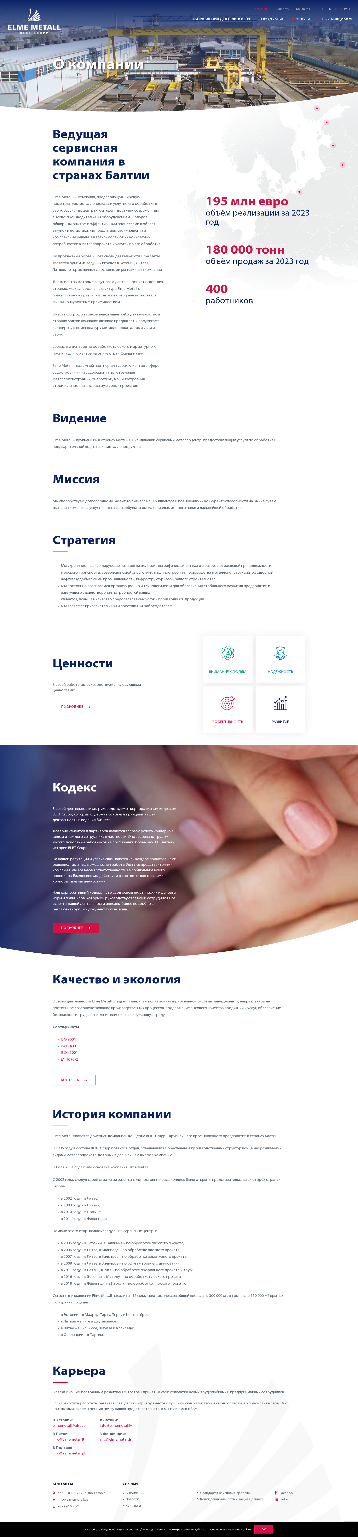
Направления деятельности (221, 19)
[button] (176, 98)
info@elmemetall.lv (116, 1426)
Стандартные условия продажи (225, 1493)
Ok (264, 1529)
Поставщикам (337, 19)
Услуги (303, 19)
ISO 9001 (68, 1040)
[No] (353, 1529)
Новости (283, 9)
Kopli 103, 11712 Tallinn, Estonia (81, 1493)
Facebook (287, 1493)
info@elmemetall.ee (73, 1499)
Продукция (272, 19)
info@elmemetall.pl (69, 1453)
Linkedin (286, 1499)
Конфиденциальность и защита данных (231, 1499)
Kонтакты (303, 9)
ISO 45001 (69, 1053)
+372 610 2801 (69, 1506)
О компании (261, 9)
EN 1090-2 (69, 1060)
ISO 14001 (69, 1046)
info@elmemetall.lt (69, 1440)
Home (57, 76)
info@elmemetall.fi (115, 1440)
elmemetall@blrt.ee (69, 1426)
